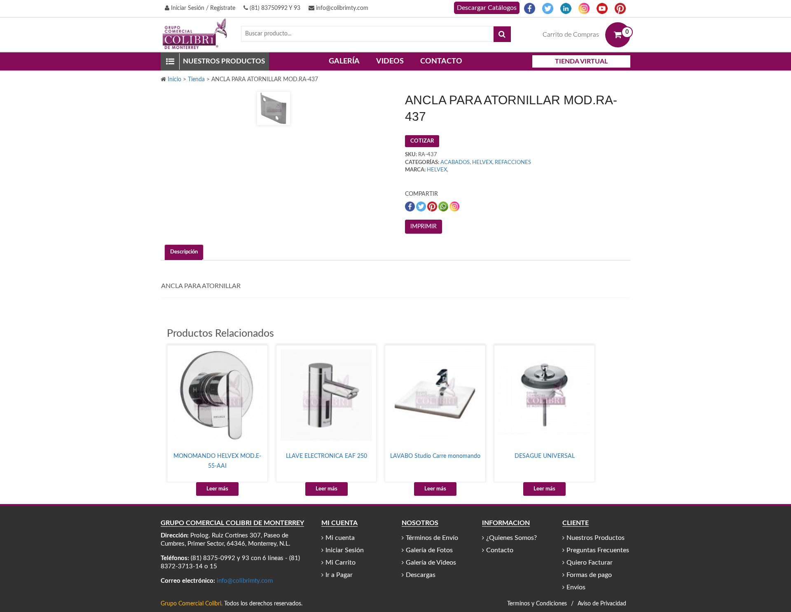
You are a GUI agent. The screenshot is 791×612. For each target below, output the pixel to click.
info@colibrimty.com (341, 8)
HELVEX (482, 162)
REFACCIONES (513, 162)
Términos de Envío (432, 538)
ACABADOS (455, 162)
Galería (344, 61)
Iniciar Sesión (344, 550)
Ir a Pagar (339, 575)
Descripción (184, 252)
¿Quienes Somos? (511, 538)
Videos (390, 61)
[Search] (502, 34)
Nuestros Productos (595, 538)
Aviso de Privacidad (602, 604)
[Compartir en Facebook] (410, 206)
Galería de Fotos (429, 550)
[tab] (184, 252)
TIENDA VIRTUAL (581, 61)
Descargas (420, 575)
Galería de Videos (431, 562)
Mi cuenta (340, 538)
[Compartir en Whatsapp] (443, 206)
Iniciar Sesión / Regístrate (202, 8)
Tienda (196, 79)
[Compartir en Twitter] (421, 206)
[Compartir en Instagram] (454, 206)
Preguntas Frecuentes (597, 550)
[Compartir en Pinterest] (432, 206)
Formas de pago (589, 575)
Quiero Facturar (589, 562)
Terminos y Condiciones (537, 604)
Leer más (217, 489)
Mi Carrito (340, 562)
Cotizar (422, 141)
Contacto (441, 61)
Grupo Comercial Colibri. (191, 604)
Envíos (575, 587)
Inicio (174, 79)
